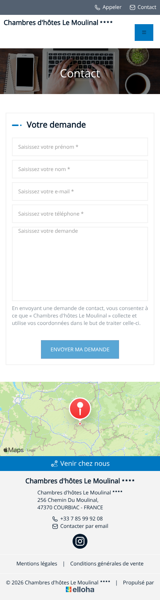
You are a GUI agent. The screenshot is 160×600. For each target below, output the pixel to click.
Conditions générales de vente (107, 563)
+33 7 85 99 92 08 (81, 518)
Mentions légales (36, 563)
